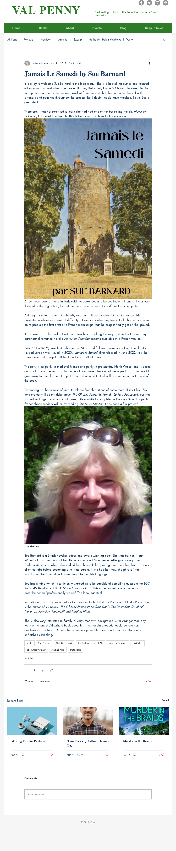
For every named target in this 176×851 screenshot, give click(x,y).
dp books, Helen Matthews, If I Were (111, 39)
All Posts (12, 39)
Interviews (45, 39)
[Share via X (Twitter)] (34, 670)
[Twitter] (149, 3)
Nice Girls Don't (64, 643)
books (29, 643)
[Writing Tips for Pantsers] (32, 721)
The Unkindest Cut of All (90, 643)
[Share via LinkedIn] (43, 670)
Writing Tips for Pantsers (28, 741)
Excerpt (78, 39)
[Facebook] (141, 3)
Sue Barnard (44, 643)
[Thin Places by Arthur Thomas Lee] (88, 721)
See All (165, 700)
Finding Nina (57, 650)
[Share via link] (51, 670)
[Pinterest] (165, 3)
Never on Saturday (117, 643)
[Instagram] (157, 3)
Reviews (28, 39)
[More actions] (149, 63)
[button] (164, 39)
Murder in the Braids (137, 741)
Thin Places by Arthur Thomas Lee (88, 743)
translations (75, 650)
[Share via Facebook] (26, 670)
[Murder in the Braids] (144, 721)
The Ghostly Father (36, 650)
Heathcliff (137, 643)
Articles (62, 39)
